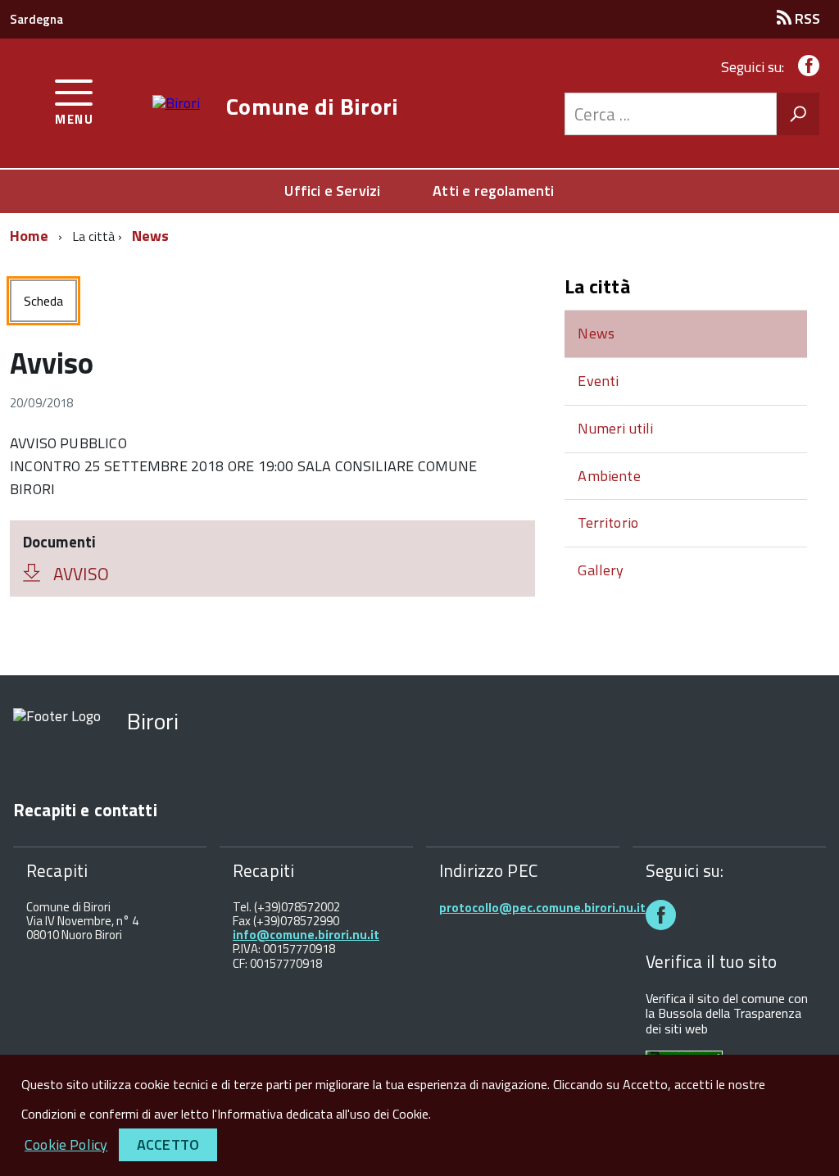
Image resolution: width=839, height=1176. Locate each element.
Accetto (168, 1144)
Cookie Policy (66, 1144)
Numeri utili (615, 428)
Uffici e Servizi (332, 190)
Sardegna (36, 19)
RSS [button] (805, 18)
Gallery (601, 570)
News (151, 236)
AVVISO (81, 574)
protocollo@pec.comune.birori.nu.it (542, 907)
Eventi (598, 381)
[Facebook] (805, 67)
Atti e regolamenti (493, 190)
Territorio (608, 522)
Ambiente (609, 476)
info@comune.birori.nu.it (306, 934)
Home (29, 236)
